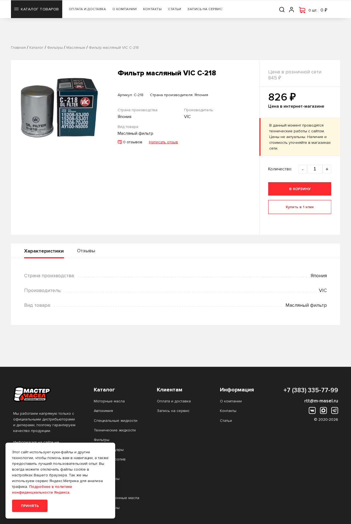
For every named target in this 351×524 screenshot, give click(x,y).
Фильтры (101, 439)
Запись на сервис (205, 9)
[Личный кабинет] (292, 9)
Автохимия (103, 410)
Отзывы (86, 251)
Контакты (152, 9)
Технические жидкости (115, 430)
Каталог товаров (40, 9)
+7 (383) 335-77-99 (311, 390)
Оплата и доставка (87, 9)
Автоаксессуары (109, 449)
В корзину (300, 189)
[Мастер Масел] (44, 394)
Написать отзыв (163, 142)
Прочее (101, 468)
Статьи (174, 9)
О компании (124, 9)
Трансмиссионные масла (116, 498)
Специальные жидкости (115, 420)
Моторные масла (109, 401)
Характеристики (44, 251)
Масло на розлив (110, 459)
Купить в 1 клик (300, 207)
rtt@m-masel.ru (321, 401)
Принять (30, 505)
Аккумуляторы (107, 478)
